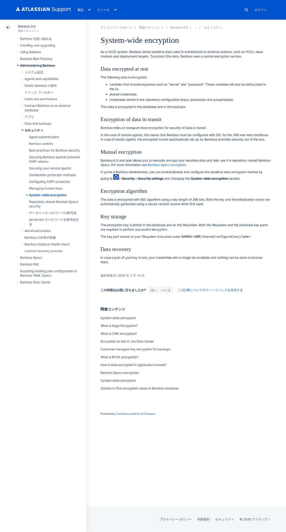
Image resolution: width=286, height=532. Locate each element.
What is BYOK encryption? (119, 357)
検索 (246, 9)
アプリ (29, 117)
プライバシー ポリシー (175, 519)
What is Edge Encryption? (119, 326)
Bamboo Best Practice (36, 59)
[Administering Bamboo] (196, 27)
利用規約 (203, 519)
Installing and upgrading (37, 45)
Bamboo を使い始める (36, 38)
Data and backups (38, 123)
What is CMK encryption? (119, 333)
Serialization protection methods (52, 175)
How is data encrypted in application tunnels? (133, 365)
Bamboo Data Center (35, 282)
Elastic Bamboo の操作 (41, 85)
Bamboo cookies (41, 143)
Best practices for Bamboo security (54, 150)
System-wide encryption (47, 195)
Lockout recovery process (43, 251)
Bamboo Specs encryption (167, 165)
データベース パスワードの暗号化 (53, 213)
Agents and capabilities (41, 79)
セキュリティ (34, 130)
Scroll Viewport (145, 413)
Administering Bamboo (37, 65)
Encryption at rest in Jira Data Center (127, 341)
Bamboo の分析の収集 (40, 237)
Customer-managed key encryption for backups (135, 349)
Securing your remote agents (50, 168)
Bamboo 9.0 (27, 26)
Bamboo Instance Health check (47, 244)
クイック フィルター (39, 92)
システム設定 (34, 72)
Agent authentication (44, 137)
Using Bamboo (30, 52)
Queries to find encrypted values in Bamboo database (140, 388)
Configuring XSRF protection (49, 181)
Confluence (123, 413)
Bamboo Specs (31, 257)
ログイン (260, 10)
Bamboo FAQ (29, 264)
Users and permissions (41, 99)
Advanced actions (38, 231)
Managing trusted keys (46, 188)
